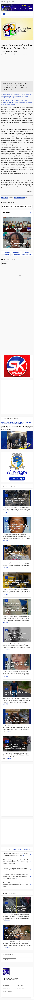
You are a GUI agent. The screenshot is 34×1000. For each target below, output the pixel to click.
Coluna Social (20, 988)
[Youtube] (7, 1)
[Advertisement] (17, 68)
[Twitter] (2, 1)
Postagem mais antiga (22, 254)
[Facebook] (4, 1)
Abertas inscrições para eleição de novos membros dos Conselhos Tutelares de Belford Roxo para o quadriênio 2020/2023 (16, 96)
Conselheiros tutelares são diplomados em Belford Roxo (13, 229)
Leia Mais (5, 513)
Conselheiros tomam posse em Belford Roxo (15, 100)
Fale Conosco (6, 988)
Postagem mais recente (11, 252)
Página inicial (6, 985)
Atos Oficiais (20, 985)
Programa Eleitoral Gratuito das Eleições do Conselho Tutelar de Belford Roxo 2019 (15, 243)
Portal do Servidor (7, 991)
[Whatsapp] (10, 1)
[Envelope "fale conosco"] (13, 1)
